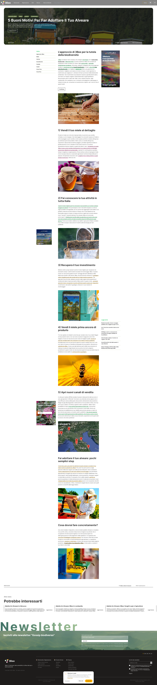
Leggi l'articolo (13, 30)
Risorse (38, 2)
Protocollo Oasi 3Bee (72, 669)
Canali (37, 66)
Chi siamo (40, 667)
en (145, 653)
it (143, 653)
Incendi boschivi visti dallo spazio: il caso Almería (109, 343)
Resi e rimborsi (71, 662)
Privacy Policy (71, 663)
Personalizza (67, 680)
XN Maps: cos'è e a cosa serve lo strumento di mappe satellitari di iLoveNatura (109, 333)
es (151, 653)
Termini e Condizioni (72, 667)
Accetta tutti (88, 680)
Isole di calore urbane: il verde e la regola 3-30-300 (109, 338)
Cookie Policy (71, 665)
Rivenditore (58, 665)
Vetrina (38, 59)
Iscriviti (41, 413)
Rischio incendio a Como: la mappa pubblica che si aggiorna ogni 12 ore (110, 323)
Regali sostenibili (41, 663)
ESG (33, 2)
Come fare (39, 69)
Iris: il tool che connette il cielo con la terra (110, 328)
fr (149, 653)
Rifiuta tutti (81, 680)
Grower (57, 663)
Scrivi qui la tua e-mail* (43, 408)
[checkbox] (38, 416)
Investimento (39, 61)
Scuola (57, 667)
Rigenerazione (25, 2)
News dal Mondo (47, 2)
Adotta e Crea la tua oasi (43, 662)
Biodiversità (16, 2)
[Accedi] (150, 2)
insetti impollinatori (79, 67)
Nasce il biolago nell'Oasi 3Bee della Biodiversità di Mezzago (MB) (109, 347)
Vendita (38, 64)
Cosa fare (38, 71)
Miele (37, 56)
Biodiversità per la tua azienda (44, 665)
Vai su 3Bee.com (58, 2)
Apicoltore (58, 662)
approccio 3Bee (40, 54)
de (147, 653)
